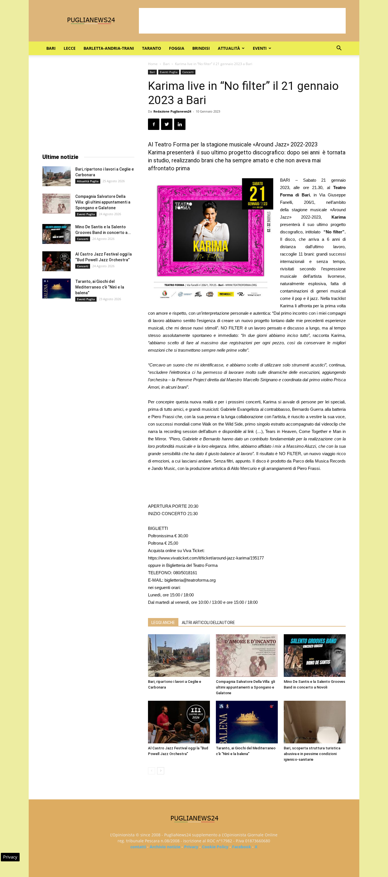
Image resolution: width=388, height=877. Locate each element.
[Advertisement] (242, 21)
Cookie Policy (215, 846)
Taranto (151, 48)
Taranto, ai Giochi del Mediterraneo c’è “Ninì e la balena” (99, 287)
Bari (51, 48)
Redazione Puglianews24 (172, 111)
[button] (339, 48)
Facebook (241, 846)
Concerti (188, 72)
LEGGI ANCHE (163, 622)
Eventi (260, 48)
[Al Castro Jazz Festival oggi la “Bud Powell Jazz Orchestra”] (179, 722)
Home (153, 63)
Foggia (176, 48)
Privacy (191, 846)
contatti (138, 846)
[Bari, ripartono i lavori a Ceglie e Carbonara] (179, 655)
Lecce (70, 48)
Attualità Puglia (88, 181)
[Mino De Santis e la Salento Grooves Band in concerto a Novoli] (315, 655)
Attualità (229, 48)
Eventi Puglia (169, 72)
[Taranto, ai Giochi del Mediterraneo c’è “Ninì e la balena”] (247, 722)
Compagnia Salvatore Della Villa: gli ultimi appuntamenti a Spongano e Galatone (245, 687)
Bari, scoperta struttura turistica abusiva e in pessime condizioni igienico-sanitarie (312, 754)
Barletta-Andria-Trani (109, 48)
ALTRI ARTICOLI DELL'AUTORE (208, 622)
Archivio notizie (165, 846)
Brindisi (201, 48)
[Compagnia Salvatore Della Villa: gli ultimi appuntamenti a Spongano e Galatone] (247, 655)
